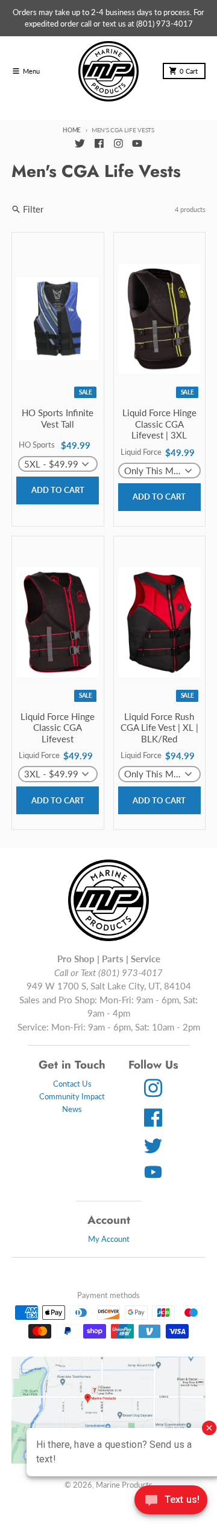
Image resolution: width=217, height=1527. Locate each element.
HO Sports (37, 444)
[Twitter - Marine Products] (79, 144)
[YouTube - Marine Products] (137, 144)
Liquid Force (141, 452)
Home (72, 129)
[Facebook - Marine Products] (99, 144)
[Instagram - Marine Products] (118, 144)
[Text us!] (171, 1501)
